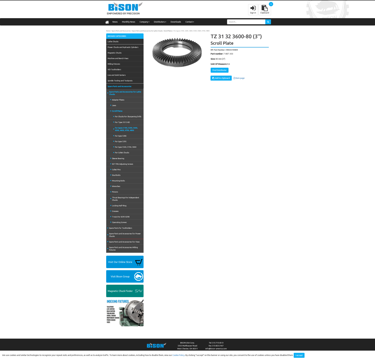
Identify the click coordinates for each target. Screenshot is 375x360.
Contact (189, 22)
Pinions (115, 192)
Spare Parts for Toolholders (120, 228)
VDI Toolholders (114, 69)
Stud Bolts (116, 175)
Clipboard (264, 13)
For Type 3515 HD (122, 122)
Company (144, 22)
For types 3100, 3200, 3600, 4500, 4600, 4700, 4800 (192, 31)
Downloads (176, 22)
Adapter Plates (118, 100)
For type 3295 (120, 141)
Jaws (114, 105)
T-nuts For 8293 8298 (120, 217)
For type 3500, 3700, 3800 (125, 147)
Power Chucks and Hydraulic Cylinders (123, 47)
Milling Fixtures (114, 64)
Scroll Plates (168, 31)
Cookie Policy (178, 355)
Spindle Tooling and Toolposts (120, 81)
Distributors (159, 22)
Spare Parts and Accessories (121, 31)
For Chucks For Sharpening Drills (128, 117)
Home (108, 31)
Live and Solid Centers (117, 75)
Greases (115, 211)
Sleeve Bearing (118, 158)
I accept (299, 355)
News (115, 22)
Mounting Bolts (118, 181)
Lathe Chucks (113, 41)
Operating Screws (119, 222)
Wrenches (116, 186)
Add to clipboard (222, 78)
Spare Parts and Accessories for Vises (124, 242)
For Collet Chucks (122, 153)
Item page (240, 78)
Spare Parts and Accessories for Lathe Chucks (147, 31)
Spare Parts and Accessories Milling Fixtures (123, 248)
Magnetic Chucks (114, 53)
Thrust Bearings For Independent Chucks (125, 199)
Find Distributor (220, 70)
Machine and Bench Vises (118, 58)
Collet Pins (116, 170)
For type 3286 (120, 136)
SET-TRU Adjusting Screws (122, 164)
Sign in (253, 13)
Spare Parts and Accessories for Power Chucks (125, 235)
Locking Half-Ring (119, 206)
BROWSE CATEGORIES (117, 36)
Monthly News (128, 22)
